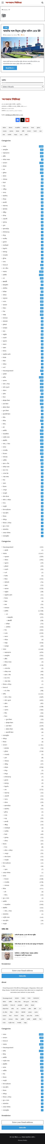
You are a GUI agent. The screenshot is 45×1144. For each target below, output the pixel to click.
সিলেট (4, 182)
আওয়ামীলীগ (17, 127)
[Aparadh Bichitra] (13, 2)
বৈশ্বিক (4, 292)
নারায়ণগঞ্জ (5, 206)
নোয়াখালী (5, 219)
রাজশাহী (5, 202)
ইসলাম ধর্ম (5, 265)
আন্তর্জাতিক (6, 434)
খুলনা (4, 225)
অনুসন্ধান (5, 298)
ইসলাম (32, 127)
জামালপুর (5, 252)
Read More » (10, 68)
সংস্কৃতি (5, 506)
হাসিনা (26, 134)
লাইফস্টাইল (5, 529)
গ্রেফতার (11, 131)
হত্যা (21, 134)
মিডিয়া (4, 420)
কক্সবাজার (5, 209)
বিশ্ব (4, 480)
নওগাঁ (4, 367)
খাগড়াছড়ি (5, 255)
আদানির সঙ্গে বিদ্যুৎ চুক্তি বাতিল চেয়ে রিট (21, 31)
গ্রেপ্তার (4, 131)
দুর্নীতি (23, 131)
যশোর (4, 262)
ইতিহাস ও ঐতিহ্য (7, 523)
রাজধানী (5, 282)
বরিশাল (4, 176)
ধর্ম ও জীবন (5, 268)
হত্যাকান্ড (5, 328)
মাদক (4, 134)
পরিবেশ (4, 390)
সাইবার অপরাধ (6, 159)
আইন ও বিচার (6, 384)
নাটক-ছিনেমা (6, 496)
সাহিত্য (4, 364)
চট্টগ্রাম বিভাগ (6, 400)
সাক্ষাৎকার (5, 457)
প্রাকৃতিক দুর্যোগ (7, 354)
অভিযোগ (10, 127)
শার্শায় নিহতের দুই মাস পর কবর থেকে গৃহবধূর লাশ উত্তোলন (29, 944)
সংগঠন (4, 301)
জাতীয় (4, 377)
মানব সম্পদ (5, 470)
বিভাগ (4, 397)
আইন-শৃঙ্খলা (6, 387)
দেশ (4, 278)
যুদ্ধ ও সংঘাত (6, 526)
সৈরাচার (15, 134)
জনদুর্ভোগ (5, 285)
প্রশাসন (5, 380)
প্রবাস (4, 483)
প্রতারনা (5, 305)
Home (5, 10)
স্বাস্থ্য (4, 315)
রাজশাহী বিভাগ (6, 414)
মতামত (4, 447)
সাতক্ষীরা (5, 238)
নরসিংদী (4, 374)
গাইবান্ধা (5, 179)
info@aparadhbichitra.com (14, 115)
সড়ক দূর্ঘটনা (5, 513)
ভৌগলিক (5, 288)
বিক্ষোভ (4, 351)
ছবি (3, 427)
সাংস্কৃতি (5, 493)
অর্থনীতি (6, 27)
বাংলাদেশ (29, 131)
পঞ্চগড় (4, 192)
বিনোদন (4, 486)
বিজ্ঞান (4, 361)
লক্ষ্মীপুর (4, 212)
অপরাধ (4, 146)
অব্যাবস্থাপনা (6, 153)
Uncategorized (8, 370)
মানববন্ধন (5, 318)
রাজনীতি (5, 275)
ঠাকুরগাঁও (5, 248)
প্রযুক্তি (5, 334)
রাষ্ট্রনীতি (5, 440)
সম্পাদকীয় (5, 450)
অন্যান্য (5, 271)
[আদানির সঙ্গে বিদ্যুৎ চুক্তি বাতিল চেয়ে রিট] (22, 47)
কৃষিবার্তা (5, 324)
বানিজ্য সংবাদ (6, 467)
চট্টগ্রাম (17, 131)
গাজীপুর (4, 189)
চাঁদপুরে (4, 199)
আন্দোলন (5, 341)
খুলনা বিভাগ (6, 411)
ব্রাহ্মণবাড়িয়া (6, 229)
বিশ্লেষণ (5, 453)
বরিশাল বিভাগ (6, 407)
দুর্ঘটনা (4, 394)
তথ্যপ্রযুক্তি (6, 536)
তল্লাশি (4, 338)
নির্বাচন (4, 308)
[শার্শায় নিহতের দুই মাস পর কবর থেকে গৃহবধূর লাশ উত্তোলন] (7, 947)
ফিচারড (4, 516)
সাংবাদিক (9, 134)
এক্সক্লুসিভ (5, 150)
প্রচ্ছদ (4, 348)
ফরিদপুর (5, 519)
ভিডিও (4, 424)
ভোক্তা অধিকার (6, 532)
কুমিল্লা (38, 127)
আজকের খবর (25, 127)
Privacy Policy (22, 1140)
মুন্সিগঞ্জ (4, 258)
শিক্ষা (4, 311)
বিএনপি (35, 131)
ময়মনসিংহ (5, 196)
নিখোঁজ (4, 357)
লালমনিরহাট (5, 245)
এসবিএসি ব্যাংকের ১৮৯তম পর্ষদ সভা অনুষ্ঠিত (25, 935)
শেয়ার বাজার (6, 477)
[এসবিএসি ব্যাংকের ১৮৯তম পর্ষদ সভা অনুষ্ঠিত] (7, 937)
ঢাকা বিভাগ (5, 404)
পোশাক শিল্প (5, 473)
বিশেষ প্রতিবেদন (7, 509)
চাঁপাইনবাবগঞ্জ (6, 232)
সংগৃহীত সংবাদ (6, 437)
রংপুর (4, 186)
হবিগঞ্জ (4, 215)
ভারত (40, 131)
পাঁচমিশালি (5, 321)
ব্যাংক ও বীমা (6, 463)
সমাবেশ (4, 344)
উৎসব (4, 503)
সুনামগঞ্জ (5, 222)
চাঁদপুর (4, 235)
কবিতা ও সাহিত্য (7, 500)
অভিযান (4, 127)
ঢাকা (4, 169)
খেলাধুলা (5, 490)
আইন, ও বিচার (6, 444)
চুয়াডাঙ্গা (5, 242)
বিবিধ (4, 417)
